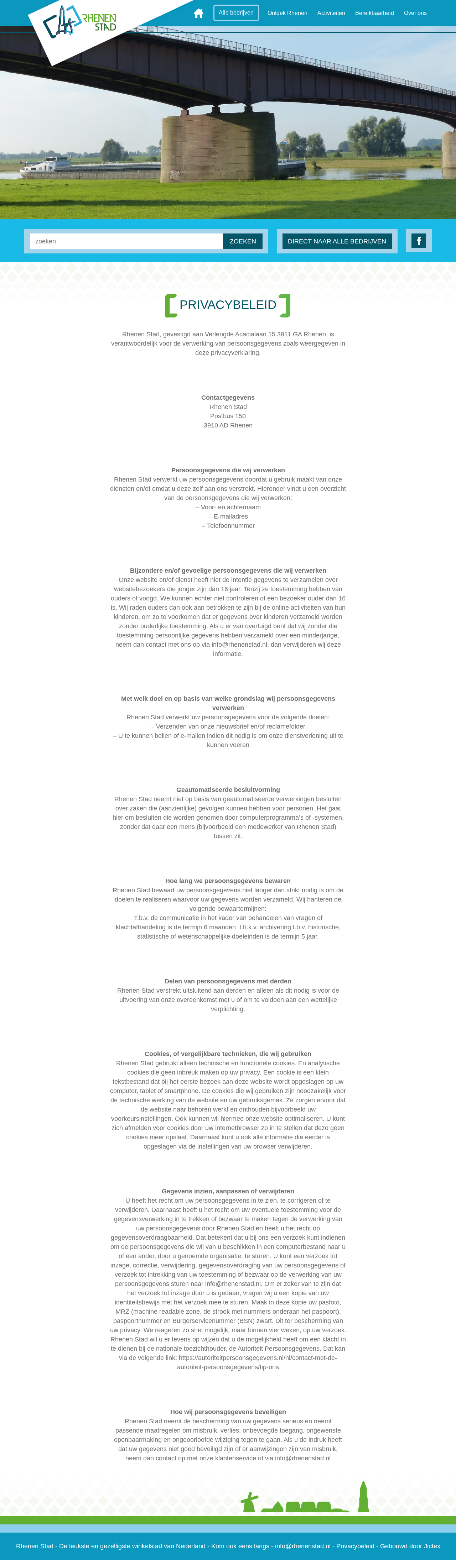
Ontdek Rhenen (287, 13)
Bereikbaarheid (374, 13)
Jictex (432, 1546)
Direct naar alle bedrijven (337, 241)
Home (198, 13)
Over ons (415, 13)
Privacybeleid (355, 1546)
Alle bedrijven (236, 13)
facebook (419, 240)
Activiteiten (331, 13)
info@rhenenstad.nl (303, 1546)
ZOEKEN (243, 241)
